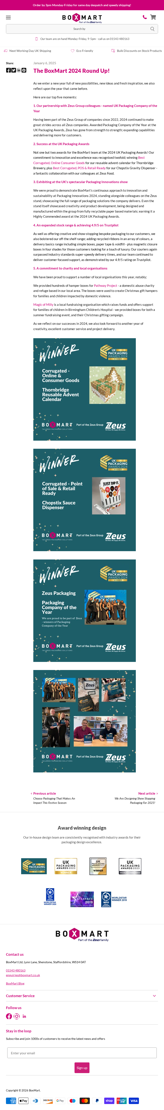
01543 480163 (15, 970)
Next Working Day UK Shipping (30, 50)
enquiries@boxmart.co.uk (23, 975)
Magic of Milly (43, 304)
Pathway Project (105, 285)
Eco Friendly (84, 50)
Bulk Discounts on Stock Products (139, 50)
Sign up (82, 1068)
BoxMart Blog (15, 983)
